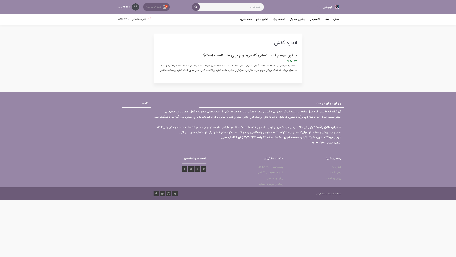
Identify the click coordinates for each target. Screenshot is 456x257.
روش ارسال (335, 172)
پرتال (318, 194)
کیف (327, 19)
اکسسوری (315, 19)
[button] (156, 7)
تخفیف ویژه (279, 19)
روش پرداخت (334, 178)
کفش (336, 19)
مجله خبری (246, 19)
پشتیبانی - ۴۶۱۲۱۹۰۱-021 (270, 167)
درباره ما (336, 167)
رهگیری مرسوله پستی (271, 184)
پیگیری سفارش (297, 19)
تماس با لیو (262, 19)
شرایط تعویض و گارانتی (270, 172)
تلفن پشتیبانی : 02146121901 (132, 19)
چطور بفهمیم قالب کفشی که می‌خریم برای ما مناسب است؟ (250, 55)
